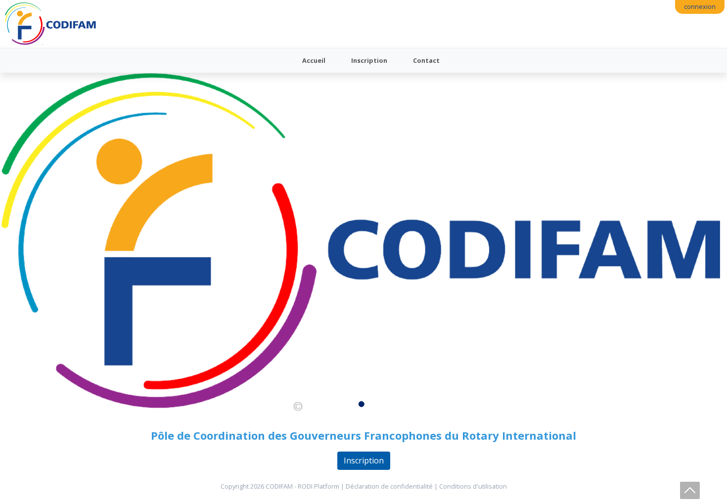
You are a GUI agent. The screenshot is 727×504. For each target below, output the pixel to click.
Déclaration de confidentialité (389, 486)
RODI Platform (318, 486)
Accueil (313, 60)
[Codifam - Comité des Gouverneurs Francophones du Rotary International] (50, 24)
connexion (700, 6)
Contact (426, 60)
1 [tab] (363, 406)
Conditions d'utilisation (473, 486)
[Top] (690, 490)
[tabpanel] (363, 243)
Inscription (369, 60)
